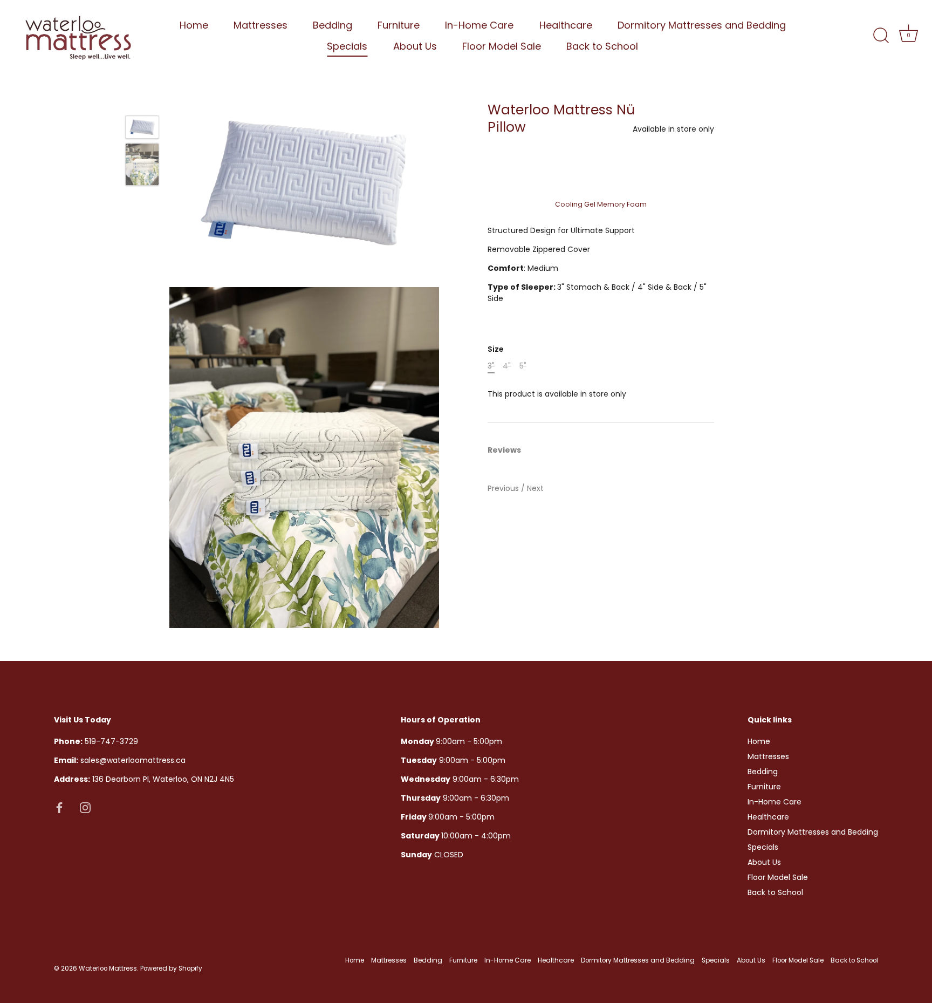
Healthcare (565, 25)
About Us (415, 46)
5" (522, 366)
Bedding (332, 25)
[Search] (881, 35)
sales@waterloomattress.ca (120, 760)
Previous (504, 488)
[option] (142, 128)
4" (507, 366)
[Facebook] (59, 806)
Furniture (399, 25)
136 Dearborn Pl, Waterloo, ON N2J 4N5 (144, 779)
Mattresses (260, 25)
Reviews (504, 450)
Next (535, 488)
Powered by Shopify (171, 968)
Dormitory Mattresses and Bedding (702, 25)
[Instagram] (85, 806)
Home (194, 25)
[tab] (510, 450)
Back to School (602, 46)
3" (491, 366)
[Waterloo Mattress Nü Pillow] (142, 127)
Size (496, 349)
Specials (347, 46)
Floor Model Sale (501, 46)
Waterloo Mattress (108, 968)
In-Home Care (479, 25)
